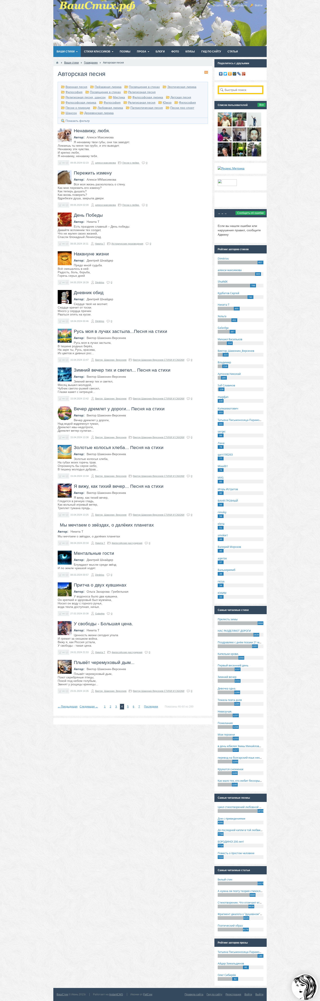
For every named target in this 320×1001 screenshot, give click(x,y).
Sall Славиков (226, 385)
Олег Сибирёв (227, 975)
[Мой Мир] (234, 74)
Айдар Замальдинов (231, 963)
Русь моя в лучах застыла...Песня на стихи (120, 331)
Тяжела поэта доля (230, 700)
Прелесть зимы (227, 619)
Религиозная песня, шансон (86, 97)
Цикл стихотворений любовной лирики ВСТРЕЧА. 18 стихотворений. (262, 807)
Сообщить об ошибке (250, 213)
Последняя (151, 706)
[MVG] (254, 155)
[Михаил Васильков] (254, 125)
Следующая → (89, 706)
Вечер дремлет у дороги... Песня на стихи (119, 408)
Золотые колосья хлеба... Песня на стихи (118, 447)
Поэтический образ (230, 925)
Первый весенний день (233, 665)
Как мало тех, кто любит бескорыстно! (242, 781)
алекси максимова (105, 162)
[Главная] (57, 62)
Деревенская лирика (99, 113)
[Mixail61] (239, 140)
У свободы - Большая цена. (103, 623)
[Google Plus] (243, 74)
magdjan (223, 397)
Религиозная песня (142, 92)
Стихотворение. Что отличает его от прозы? (246, 902)
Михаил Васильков (230, 339)
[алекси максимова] (239, 125)
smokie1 (223, 535)
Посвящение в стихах (144, 87)
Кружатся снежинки (230, 769)
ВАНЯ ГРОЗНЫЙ (228, 501)
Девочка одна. (227, 688)
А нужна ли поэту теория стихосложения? (244, 891)
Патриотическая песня (146, 107)
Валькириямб (226, 570)
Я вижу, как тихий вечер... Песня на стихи (118, 486)
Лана (221, 443)
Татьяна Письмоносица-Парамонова (242, 420)
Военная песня (76, 87)
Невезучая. (225, 711)
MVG (221, 478)
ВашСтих (62, 994)
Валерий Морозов (229, 547)
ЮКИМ (222, 593)
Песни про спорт (182, 107)
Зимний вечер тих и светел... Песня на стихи (122, 369)
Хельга (222, 316)
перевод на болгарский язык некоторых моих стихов (251, 758)
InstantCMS (116, 994)
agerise (222, 558)
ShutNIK (222, 281)
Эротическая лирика (181, 87)
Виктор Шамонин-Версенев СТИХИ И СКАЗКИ (158, 360)
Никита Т (100, 243)
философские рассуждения (127, 543)
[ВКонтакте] (221, 74)
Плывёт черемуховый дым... (104, 662)
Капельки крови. (228, 654)
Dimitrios (99, 282)
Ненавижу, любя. (92, 130)
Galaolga (99, 613)
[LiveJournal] (239, 74)
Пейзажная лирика (108, 87)
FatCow (147, 994)
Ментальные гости (94, 553)
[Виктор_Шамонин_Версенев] (239, 155)
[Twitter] (225, 74)
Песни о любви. (131, 162)
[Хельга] (225, 140)
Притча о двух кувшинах (100, 584)
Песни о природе (78, 107)
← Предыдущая (67, 706)
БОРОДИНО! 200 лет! (231, 841)
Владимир (224, 362)
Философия (74, 92)
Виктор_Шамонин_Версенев (110, 360)
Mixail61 (223, 466)
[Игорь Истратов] (225, 125)
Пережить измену (93, 172)
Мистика (119, 97)
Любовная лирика (110, 107)
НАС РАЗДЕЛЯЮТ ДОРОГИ (234, 631)
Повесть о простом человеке (236, 853)
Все (261, 104)
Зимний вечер (227, 677)
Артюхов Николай (229, 374)
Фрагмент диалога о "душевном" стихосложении (249, 914)
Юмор (167, 102)
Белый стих (225, 879)
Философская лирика (147, 97)
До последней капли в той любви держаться (246, 830)
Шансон (71, 113)
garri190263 (225, 454)
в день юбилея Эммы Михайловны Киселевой (247, 746)
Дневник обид (88, 292)
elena (221, 524)
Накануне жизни (91, 253)
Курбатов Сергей (228, 293)
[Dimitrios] (254, 140)
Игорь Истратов (228, 489)
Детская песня (180, 97)
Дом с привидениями (231, 818)
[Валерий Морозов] (225, 155)
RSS (206, 72)
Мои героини (226, 734)
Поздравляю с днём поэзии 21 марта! (242, 642)
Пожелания (225, 723)
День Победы (88, 215)
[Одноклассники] (230, 74)
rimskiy (222, 512)
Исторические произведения (127, 243)
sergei (221, 431)
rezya (221, 581)
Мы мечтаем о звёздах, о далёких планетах (107, 524)
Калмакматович (228, 408)
